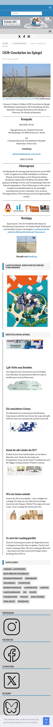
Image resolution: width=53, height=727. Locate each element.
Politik (33, 592)
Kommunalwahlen (12, 588)
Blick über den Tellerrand (16, 574)
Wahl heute (9, 601)
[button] (38, 722)
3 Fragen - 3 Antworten (14, 569)
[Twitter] (19, 36)
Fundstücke (24, 583)
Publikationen (10, 597)
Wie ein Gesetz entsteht (18, 494)
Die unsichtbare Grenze (18, 408)
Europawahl (9, 583)
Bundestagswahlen (13, 578)
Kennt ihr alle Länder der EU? (21, 450)
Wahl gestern (37, 597)
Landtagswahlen (12, 592)
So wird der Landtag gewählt (21, 538)
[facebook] (24, 36)
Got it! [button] (46, 721)
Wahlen (24, 597)
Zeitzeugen (23, 601)
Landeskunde (30, 588)
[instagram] (29, 36)
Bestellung (32, 256)
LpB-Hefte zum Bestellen (19, 367)
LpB (24, 592)
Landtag (44, 588)
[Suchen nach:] (26, 13)
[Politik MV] (26, 27)
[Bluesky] (33, 36)
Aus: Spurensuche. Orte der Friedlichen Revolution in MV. (19, 99)
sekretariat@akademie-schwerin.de (26, 154)
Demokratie (30, 578)
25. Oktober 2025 (11, 59)
